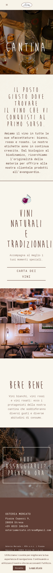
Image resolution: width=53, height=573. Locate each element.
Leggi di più (35, 567)
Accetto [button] (19, 568)
